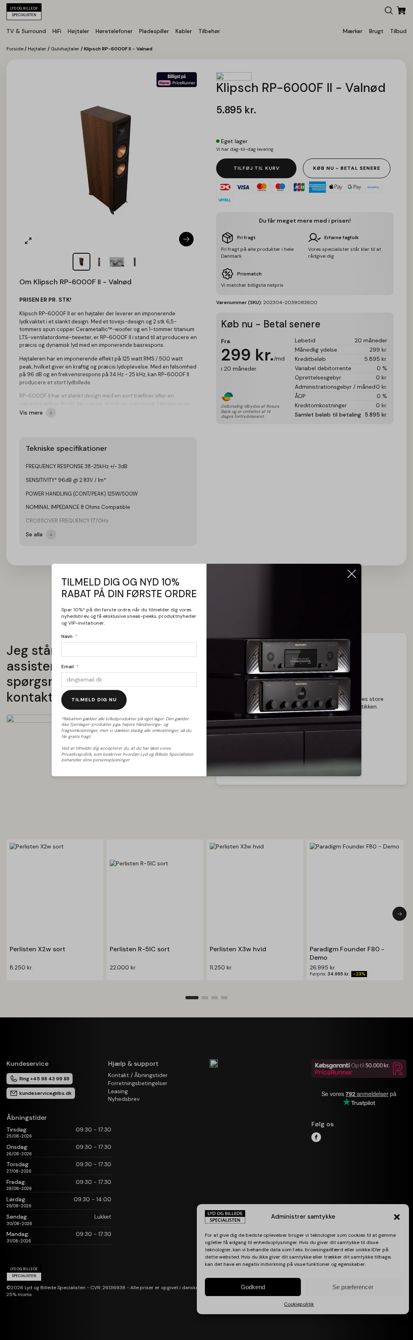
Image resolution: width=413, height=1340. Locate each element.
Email (67, 666)
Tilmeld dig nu (94, 699)
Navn (67, 636)
